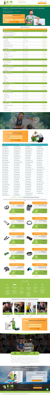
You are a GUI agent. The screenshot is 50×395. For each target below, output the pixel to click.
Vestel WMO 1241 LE (5, 150)
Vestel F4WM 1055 (28, 172)
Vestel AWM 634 (5, 189)
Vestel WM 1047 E (17, 153)
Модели (12, 5)
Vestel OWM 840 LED (40, 167)
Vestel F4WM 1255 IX (40, 172)
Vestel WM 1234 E (39, 151)
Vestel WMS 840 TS (28, 151)
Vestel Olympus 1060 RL (29, 162)
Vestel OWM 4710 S (17, 160)
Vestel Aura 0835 (39, 186)
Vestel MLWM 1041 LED (40, 169)
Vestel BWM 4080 (28, 184)
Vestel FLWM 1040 (17, 177)
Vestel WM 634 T (28, 158)
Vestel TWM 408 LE (28, 165)
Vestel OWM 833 (5, 169)
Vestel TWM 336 (39, 165)
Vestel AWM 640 (5, 181)
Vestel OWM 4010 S (40, 160)
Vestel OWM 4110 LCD (29, 160)
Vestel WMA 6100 (5, 148)
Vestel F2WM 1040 (28, 182)
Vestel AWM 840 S (40, 177)
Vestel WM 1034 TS (17, 155)
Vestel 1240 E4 (4, 193)
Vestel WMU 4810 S (17, 146)
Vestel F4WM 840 (16, 174)
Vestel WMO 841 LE (5, 151)
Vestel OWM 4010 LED (6, 162)
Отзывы (33, 5)
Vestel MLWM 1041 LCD (29, 169)
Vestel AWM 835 (16, 179)
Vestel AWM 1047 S (28, 189)
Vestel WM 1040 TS (28, 153)
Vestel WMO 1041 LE (28, 148)
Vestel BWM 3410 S (40, 184)
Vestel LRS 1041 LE (28, 170)
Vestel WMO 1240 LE (40, 148)
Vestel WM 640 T (16, 158)
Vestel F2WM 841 (5, 172)
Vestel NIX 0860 (5, 163)
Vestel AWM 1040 (28, 188)
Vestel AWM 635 (16, 189)
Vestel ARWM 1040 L (40, 193)
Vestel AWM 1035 (5, 186)
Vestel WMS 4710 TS (17, 150)
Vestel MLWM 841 (17, 163)
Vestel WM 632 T (39, 158)
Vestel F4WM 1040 (5, 170)
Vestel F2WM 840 (39, 170)
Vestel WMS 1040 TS (40, 150)
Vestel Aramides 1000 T (29, 193)
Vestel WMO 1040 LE (17, 148)
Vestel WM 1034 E (17, 169)
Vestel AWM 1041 (5, 191)
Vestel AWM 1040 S (40, 188)
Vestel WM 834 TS (40, 157)
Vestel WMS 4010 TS (28, 150)
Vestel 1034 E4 (16, 191)
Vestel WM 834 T (5, 158)
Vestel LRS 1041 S (17, 170)
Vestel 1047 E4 (39, 191)
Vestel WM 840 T (28, 157)
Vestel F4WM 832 (5, 174)
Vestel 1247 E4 (16, 193)
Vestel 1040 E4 (27, 191)
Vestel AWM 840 (16, 181)
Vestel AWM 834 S (28, 179)
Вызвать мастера (13, 21)
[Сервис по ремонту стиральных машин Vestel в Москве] (7, 3)
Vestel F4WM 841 (28, 174)
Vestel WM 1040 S (39, 153)
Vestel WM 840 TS (5, 146)
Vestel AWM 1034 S (5, 188)
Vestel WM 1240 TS (40, 155)
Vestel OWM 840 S (28, 167)
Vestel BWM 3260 (39, 181)
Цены (6, 5)
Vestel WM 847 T (28, 146)
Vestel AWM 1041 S (40, 189)
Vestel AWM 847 (28, 181)
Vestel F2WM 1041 (17, 182)
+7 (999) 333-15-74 (43, 1)
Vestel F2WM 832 (5, 182)
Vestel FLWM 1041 (5, 177)
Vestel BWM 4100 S (17, 184)
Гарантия (26, 5)
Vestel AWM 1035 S (17, 188)
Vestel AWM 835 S (5, 179)
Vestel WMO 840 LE (17, 151)
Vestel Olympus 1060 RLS (18, 162)
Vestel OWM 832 (39, 163)
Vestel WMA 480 (39, 146)
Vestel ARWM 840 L (17, 186)
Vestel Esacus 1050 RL (40, 182)
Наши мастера (41, 5)
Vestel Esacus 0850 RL (6, 184)
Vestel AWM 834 (39, 179)
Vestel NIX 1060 (39, 162)
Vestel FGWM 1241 (40, 174)
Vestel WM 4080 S (5, 160)
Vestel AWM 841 (28, 177)
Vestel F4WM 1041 (17, 172)
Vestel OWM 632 (28, 163)
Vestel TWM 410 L (17, 165)
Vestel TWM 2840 (5, 167)
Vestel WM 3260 (5, 157)
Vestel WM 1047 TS (5, 153)
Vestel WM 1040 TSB (17, 157)
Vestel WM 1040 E (5, 155)
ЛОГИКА (4, 389)
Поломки (19, 5)
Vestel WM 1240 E (28, 155)
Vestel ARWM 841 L (28, 186)
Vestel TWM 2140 (17, 167)
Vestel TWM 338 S (5, 165)
